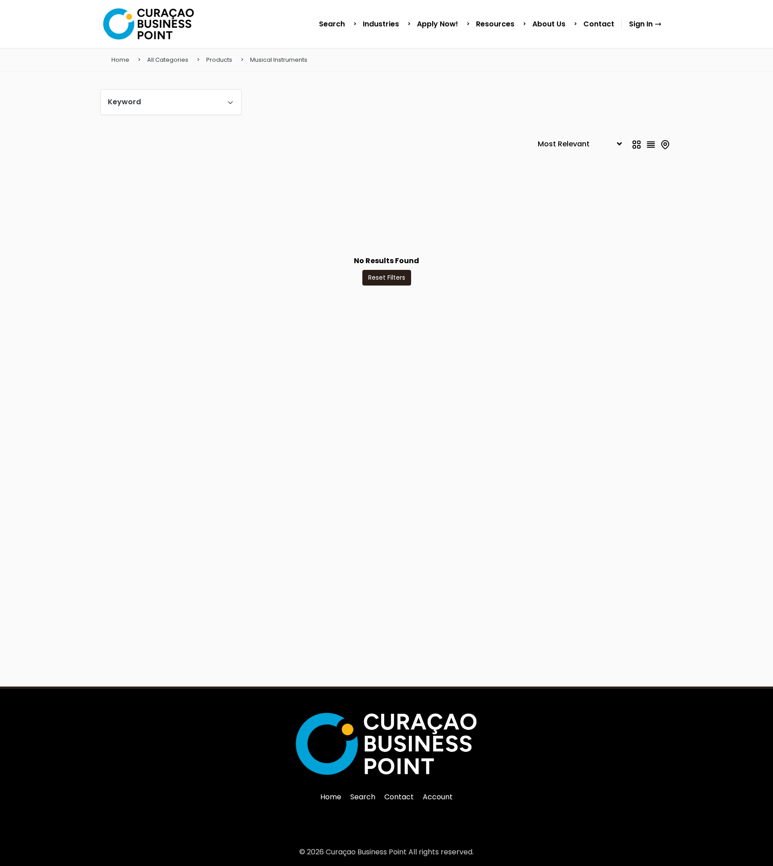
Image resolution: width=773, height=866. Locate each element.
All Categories (167, 60)
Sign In (641, 24)
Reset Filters (386, 277)
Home (120, 60)
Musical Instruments (278, 60)
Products (219, 60)
